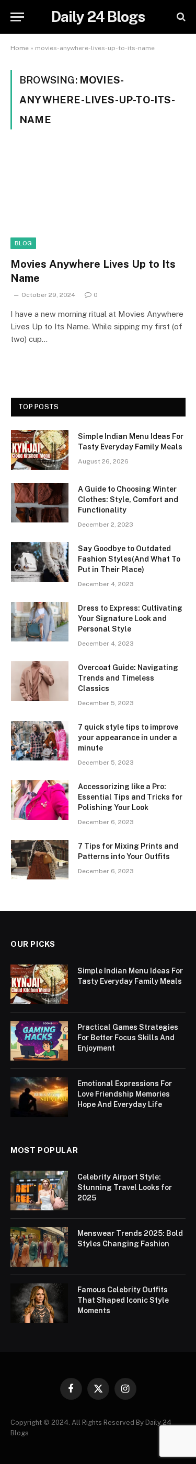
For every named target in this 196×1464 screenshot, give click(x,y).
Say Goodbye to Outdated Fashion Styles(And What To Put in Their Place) (129, 559)
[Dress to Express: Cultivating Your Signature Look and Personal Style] (39, 621)
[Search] (180, 17)
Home (19, 48)
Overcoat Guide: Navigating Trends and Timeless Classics (128, 678)
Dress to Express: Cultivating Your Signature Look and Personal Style (130, 618)
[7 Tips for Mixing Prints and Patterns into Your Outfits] (39, 859)
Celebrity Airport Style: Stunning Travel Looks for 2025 (124, 1187)
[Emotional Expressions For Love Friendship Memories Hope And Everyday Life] (39, 1097)
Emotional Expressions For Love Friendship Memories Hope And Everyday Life (124, 1094)
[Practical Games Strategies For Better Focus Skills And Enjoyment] (39, 1041)
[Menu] (17, 17)
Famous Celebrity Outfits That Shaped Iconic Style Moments (123, 1300)
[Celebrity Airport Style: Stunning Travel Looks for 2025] (39, 1190)
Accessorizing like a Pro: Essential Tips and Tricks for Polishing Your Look (130, 797)
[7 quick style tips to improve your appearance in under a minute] (39, 740)
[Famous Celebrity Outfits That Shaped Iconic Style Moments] (39, 1303)
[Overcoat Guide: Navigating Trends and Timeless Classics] (39, 681)
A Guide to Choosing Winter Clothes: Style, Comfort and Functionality (128, 499)
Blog (23, 243)
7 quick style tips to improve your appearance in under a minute (128, 737)
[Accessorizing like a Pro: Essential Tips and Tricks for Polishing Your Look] (39, 800)
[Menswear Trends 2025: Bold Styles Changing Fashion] (39, 1247)
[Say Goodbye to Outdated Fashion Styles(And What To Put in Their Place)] (39, 562)
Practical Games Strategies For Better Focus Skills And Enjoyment (127, 1037)
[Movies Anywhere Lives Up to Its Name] (98, 199)
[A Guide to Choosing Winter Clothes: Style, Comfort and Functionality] (39, 502)
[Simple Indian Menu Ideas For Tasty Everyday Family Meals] (39, 450)
